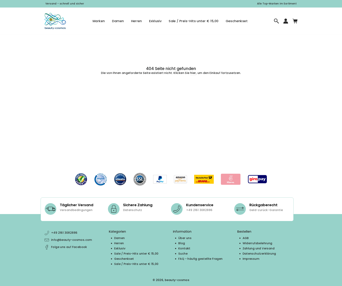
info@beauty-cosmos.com (71, 240)
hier (193, 73)
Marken (99, 21)
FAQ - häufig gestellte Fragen (200, 259)
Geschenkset (237, 21)
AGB (246, 238)
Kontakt (184, 248)
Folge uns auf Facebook (69, 247)
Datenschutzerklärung (259, 254)
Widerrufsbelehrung (257, 243)
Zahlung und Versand (259, 248)
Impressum (251, 259)
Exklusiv (155, 21)
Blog (181, 243)
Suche (183, 254)
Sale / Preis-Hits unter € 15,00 (193, 21)
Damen (118, 21)
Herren (136, 21)
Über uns (184, 238)
